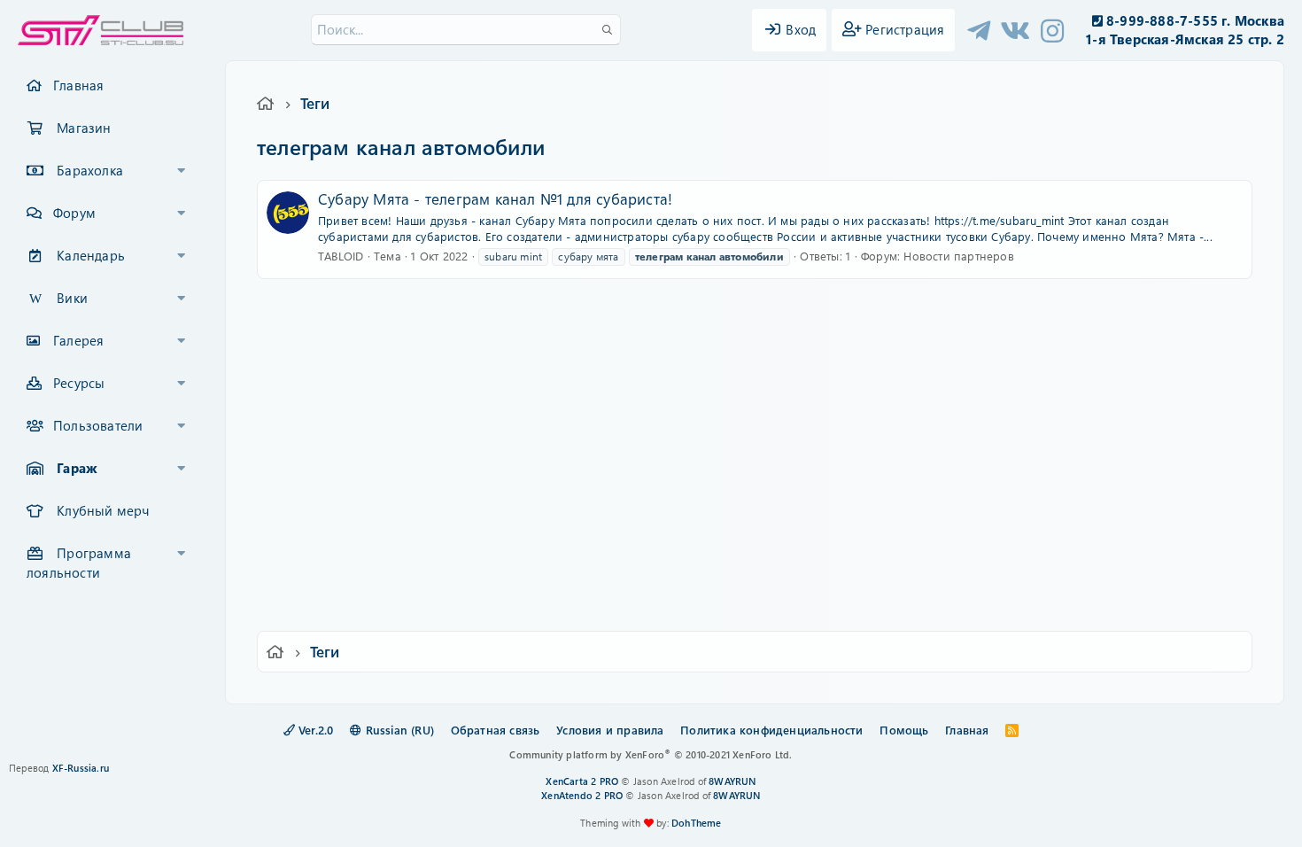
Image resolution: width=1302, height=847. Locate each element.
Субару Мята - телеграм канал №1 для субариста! (495, 198)
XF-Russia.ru (80, 767)
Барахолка (90, 170)
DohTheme (696, 822)
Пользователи (98, 425)
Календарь (91, 255)
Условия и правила (609, 729)
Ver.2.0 (314, 729)
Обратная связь (495, 729)
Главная (78, 85)
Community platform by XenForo (650, 754)
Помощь (904, 729)
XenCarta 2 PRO (582, 781)
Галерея (78, 340)
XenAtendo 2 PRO (582, 795)
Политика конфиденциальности (771, 729)
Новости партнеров (958, 255)
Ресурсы (79, 383)
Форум (74, 212)
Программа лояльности (79, 562)
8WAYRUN (732, 781)
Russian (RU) (397, 729)
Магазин (84, 127)
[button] (181, 171)
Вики (72, 298)
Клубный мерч (103, 510)
